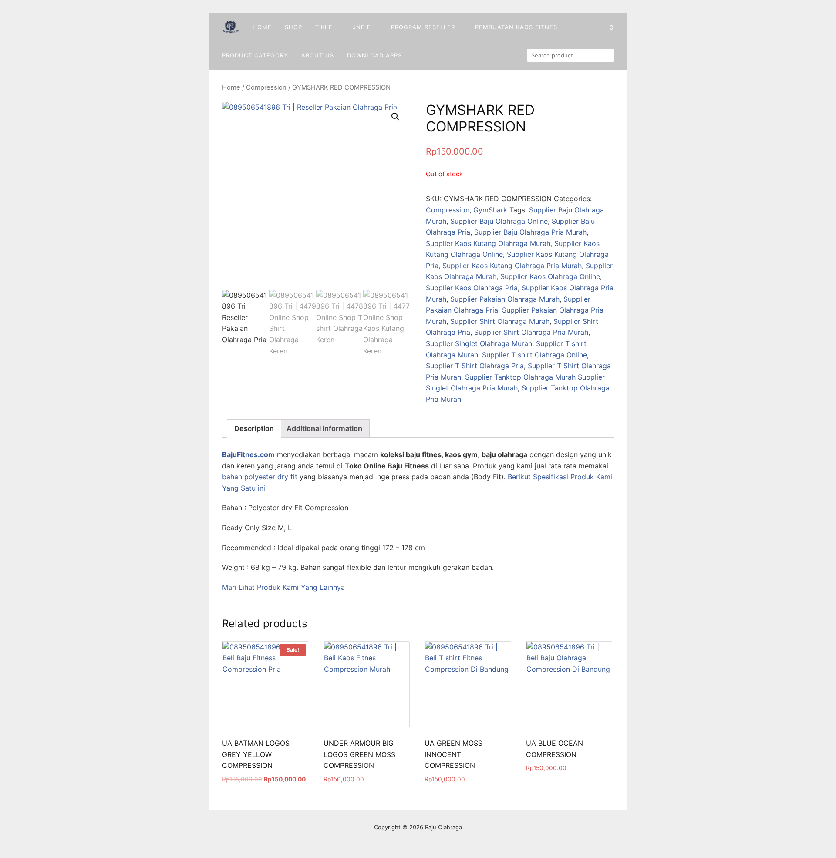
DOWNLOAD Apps (374, 55)
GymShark (490, 209)
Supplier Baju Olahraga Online (499, 221)
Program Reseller (423, 27)
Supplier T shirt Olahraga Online (534, 354)
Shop (293, 27)
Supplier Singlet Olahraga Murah (479, 343)
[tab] (254, 428)
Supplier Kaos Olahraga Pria (472, 287)
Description (254, 428)
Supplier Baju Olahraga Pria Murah (530, 232)
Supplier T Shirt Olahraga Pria (475, 365)
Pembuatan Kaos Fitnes (516, 27)
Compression (266, 87)
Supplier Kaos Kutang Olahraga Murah (488, 243)
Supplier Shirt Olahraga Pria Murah (531, 332)
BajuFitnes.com (248, 454)
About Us (317, 55)
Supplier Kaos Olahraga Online (550, 276)
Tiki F (324, 27)
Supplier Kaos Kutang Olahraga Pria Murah (512, 265)
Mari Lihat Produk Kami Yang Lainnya (283, 587)
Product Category (255, 55)
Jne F (362, 27)
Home (262, 27)
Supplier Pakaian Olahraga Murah (505, 299)
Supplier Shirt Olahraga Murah (499, 321)
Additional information (324, 428)
